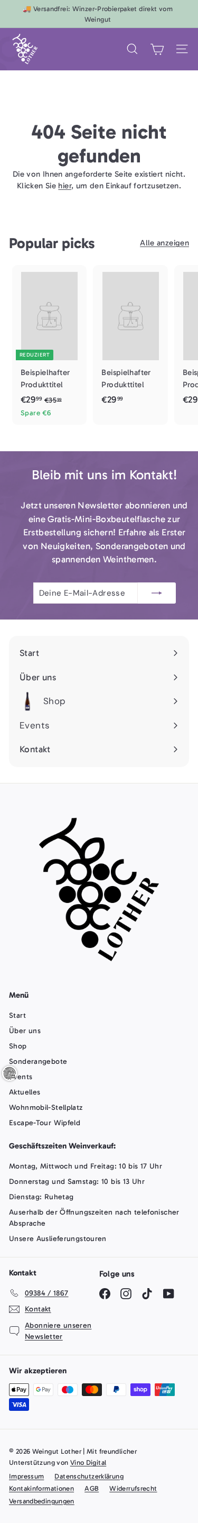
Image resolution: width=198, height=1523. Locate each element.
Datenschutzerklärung (89, 1476)
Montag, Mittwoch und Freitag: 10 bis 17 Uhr (85, 1166)
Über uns (25, 1030)
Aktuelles (24, 1092)
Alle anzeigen (164, 243)
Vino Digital (88, 1462)
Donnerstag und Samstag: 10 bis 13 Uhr (77, 1181)
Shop (18, 1046)
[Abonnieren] (157, 593)
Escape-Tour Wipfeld (44, 1122)
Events (20, 1076)
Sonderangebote (38, 1061)
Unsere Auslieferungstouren (58, 1238)
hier (64, 185)
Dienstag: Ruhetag (41, 1196)
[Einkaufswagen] (157, 49)
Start (17, 1015)
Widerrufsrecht (133, 1488)
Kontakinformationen (41, 1488)
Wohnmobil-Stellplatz (46, 1107)
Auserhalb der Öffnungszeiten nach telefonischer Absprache (94, 1218)
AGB (91, 1488)
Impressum (26, 1476)
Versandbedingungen (41, 1501)
